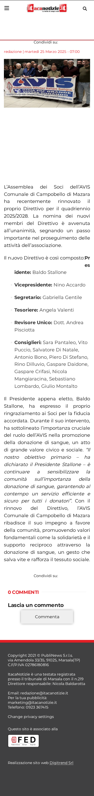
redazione (13, 51)
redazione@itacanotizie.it (44, 693)
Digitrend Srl (61, 762)
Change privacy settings (31, 716)
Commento (19, 624)
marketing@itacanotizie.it (32, 702)
